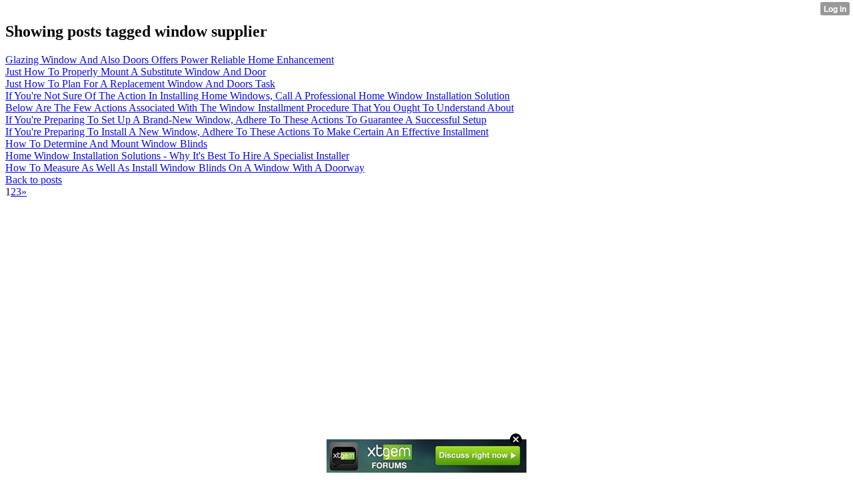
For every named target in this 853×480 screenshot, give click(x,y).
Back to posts (33, 179)
